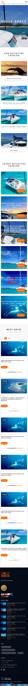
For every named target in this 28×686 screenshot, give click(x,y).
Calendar (11, 681)
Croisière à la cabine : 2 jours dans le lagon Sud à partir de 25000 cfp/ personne (16, 610)
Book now (4, 367)
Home (2, 681)
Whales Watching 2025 (6, 646)
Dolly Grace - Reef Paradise (8, 667)
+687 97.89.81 (5, 662)
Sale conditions (17, 681)
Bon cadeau (20, 652)
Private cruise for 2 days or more (8, 649)
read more (9, 606)
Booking (6, 681)
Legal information (5, 683)
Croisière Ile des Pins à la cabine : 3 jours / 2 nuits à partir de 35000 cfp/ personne (16, 635)
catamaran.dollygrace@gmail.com (10, 665)
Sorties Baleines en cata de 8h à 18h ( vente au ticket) (16, 603)
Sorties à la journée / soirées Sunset (8, 652)
